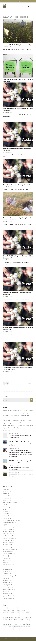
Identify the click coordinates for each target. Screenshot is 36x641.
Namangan (6, 580)
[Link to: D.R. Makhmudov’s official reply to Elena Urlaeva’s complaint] (5, 461)
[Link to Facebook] (27, 639)
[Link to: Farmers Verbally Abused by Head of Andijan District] (5, 435)
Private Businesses (8, 522)
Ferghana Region (7, 569)
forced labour (23, 615)
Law (4, 509)
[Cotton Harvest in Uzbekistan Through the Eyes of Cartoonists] (18, 66)
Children (5, 493)
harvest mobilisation (8, 617)
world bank (22, 629)
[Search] (27, 6)
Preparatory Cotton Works (10, 520)
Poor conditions (7, 624)
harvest (29, 615)
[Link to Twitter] (29, 639)
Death (13, 610)
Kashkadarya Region (8, 538)
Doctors (5, 496)
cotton (25, 608)
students (5, 626)
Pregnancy (6, 518)
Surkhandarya (6, 593)
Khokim (10, 619)
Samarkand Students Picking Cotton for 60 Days (17, 45)
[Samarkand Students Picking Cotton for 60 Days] (18, 31)
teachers (11, 626)
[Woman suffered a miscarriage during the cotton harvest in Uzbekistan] (18, 204)
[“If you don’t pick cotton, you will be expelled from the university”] (18, 242)
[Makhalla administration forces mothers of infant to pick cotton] (18, 314)
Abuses (5, 608)
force (23, 612)
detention (18, 610)
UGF (5, 638)
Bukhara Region (7, 529)
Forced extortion (7, 615)
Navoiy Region (7, 544)
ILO (4, 504)
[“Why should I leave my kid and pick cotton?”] (18, 171)
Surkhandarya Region (9, 549)
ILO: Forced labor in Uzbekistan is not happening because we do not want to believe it (20, 443)
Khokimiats (6, 507)
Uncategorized (7, 560)
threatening (17, 626)
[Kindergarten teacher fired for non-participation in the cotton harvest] (18, 354)
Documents (6, 498)
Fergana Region (7, 531)
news (11, 622)
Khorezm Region (7, 540)
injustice (5, 619)
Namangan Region (8, 542)
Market (15, 619)
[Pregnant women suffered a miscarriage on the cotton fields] (18, 279)
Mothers (5, 511)
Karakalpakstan (7, 536)
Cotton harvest (6, 610)
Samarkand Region (8, 547)
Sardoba (5, 591)
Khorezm (5, 578)
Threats (23, 626)
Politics (5, 516)
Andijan (10, 608)
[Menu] (31, 6)
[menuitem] (27, 6)
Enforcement (6, 612)
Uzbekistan (5, 629)
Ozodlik (23, 622)
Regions (5, 524)
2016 (4, 489)
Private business (22, 624)
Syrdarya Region (7, 551)
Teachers (5, 558)
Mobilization (21, 619)
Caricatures (6, 491)
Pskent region (7, 587)
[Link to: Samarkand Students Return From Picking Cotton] (5, 467)
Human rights (17, 617)
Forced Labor (16, 615)
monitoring (5, 622)
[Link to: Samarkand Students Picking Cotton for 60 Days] (5, 474)
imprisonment (28, 617)
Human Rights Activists (9, 502)
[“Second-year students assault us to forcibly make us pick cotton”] (18, 95)
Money (27, 619)
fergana (18, 612)
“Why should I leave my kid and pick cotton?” (16, 185)
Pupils (28, 624)
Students (5, 556)
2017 (4, 562)
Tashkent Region (7, 553)
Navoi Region (6, 582)
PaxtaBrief (6, 513)
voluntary (16, 629)
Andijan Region (7, 527)
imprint (18, 638)
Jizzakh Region (7, 533)
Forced (27, 612)
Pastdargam (6, 585)
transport (28, 626)
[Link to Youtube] (32, 639)
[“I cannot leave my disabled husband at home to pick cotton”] (18, 134)
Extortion (13, 612)
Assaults (15, 608)
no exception (17, 622)
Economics (6, 500)
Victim (11, 629)
